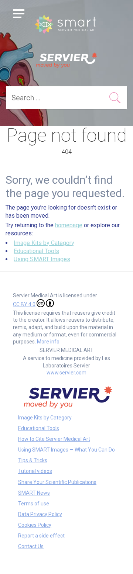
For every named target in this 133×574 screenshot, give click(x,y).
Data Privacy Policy (40, 514)
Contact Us (31, 546)
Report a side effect (41, 536)
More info (48, 342)
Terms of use (33, 503)
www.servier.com (66, 373)
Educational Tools (36, 251)
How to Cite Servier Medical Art (54, 439)
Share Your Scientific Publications (57, 482)
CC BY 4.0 (24, 304)
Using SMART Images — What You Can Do (66, 450)
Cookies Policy (34, 525)
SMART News (34, 493)
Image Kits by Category (44, 242)
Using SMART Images (42, 259)
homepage (68, 225)
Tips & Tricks (32, 460)
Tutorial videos (35, 471)
